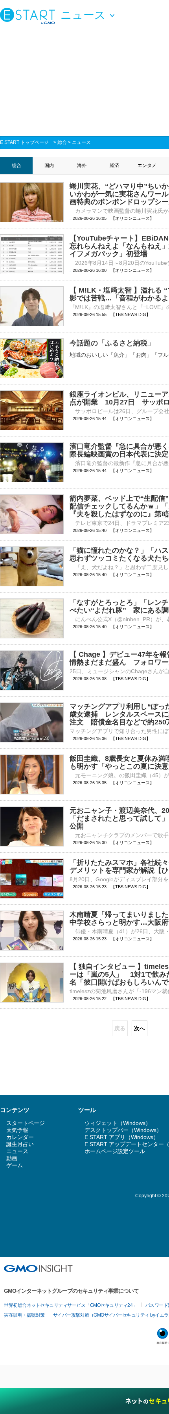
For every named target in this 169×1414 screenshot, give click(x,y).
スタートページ (25, 1123)
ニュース (81, 142)
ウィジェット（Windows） (117, 1123)
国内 (49, 165)
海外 (81, 165)
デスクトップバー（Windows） (123, 1130)
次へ (139, 1028)
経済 (114, 165)
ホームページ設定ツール (114, 1151)
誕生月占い (20, 1144)
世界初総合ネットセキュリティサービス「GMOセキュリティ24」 (70, 1305)
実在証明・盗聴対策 (24, 1315)
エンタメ (147, 165)
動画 (11, 1158)
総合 (62, 142)
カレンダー (20, 1137)
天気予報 (17, 1130)
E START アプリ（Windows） (121, 1137)
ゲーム (14, 1165)
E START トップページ (24, 142)
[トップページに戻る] (29, 16)
